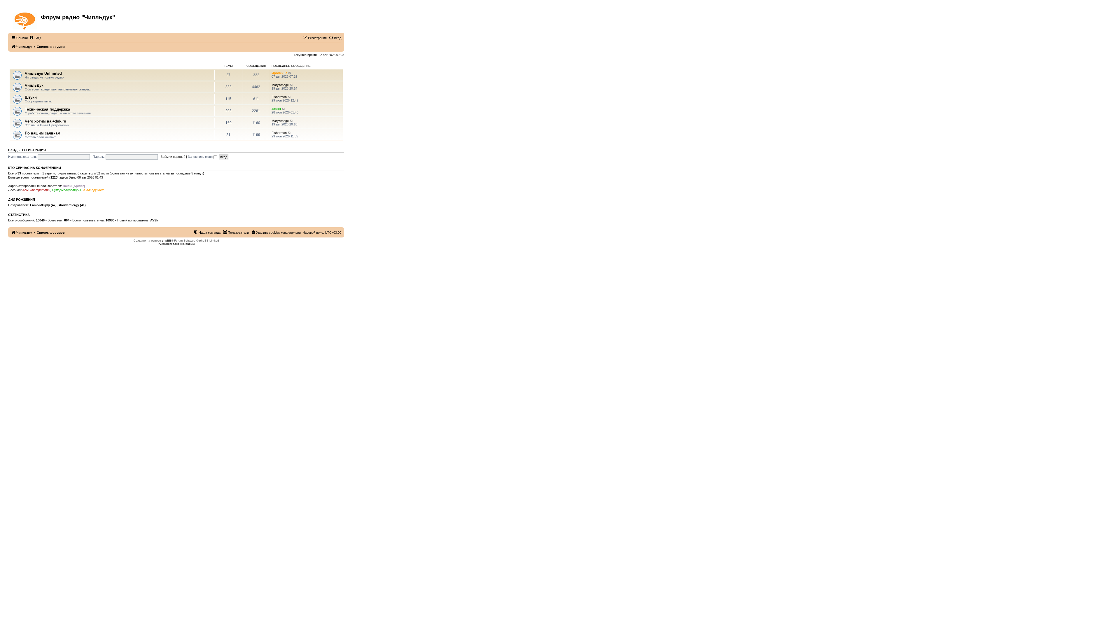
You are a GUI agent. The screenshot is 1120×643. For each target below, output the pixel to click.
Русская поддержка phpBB (176, 243)
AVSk (154, 220)
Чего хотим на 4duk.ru (45, 121)
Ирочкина (279, 73)
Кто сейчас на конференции (34, 168)
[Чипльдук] (25, 20)
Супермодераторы (66, 190)
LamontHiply (40, 205)
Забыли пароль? (173, 156)
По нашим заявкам (42, 133)
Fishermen (279, 97)
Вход (13, 150)
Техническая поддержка (47, 109)
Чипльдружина (93, 190)
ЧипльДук (17, 65)
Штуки (31, 97)
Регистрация (34, 150)
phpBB (166, 240)
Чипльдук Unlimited (43, 73)
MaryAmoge (280, 85)
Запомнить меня (201, 156)
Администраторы (36, 190)
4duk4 (276, 109)
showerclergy (68, 205)
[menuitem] (35, 37)
